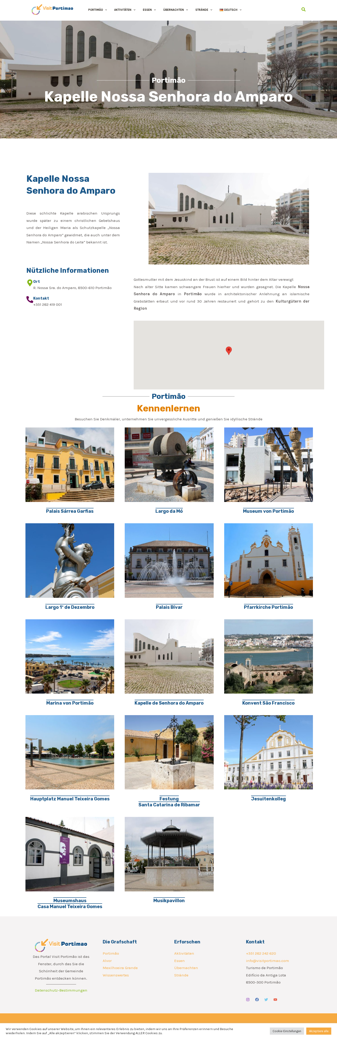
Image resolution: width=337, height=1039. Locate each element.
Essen (179, 960)
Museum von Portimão (268, 511)
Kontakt (41, 298)
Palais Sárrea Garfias (70, 511)
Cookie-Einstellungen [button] (287, 1031)
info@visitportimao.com (267, 960)
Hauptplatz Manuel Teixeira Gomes (70, 799)
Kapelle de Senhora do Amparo (169, 703)
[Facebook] (257, 999)
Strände (181, 975)
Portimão (111, 953)
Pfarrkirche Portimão (268, 607)
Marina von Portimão (70, 703)
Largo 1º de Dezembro (69, 607)
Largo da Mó (169, 511)
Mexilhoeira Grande (120, 967)
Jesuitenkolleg (268, 799)
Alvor (107, 960)
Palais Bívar (169, 607)
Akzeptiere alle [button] (319, 1031)
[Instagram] (248, 999)
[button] (105, 9)
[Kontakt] (29, 299)
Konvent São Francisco (268, 703)
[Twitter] (266, 999)
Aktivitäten (184, 953)
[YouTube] (275, 999)
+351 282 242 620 (261, 953)
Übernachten (186, 967)
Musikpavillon (169, 900)
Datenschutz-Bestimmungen (61, 990)
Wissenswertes (116, 975)
